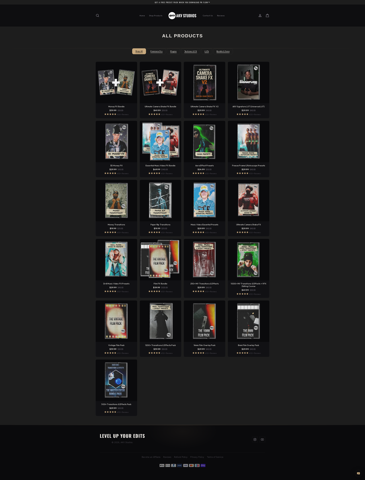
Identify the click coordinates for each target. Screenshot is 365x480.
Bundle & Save (223, 51)
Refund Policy (180, 457)
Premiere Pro (156, 51)
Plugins (173, 51)
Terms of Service (215, 457)
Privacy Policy (197, 457)
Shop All (139, 51)
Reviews (221, 15)
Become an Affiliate (151, 457)
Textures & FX (190, 51)
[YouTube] (262, 439)
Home (142, 15)
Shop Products (155, 15)
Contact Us (208, 15)
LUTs (207, 51)
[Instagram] (255, 439)
